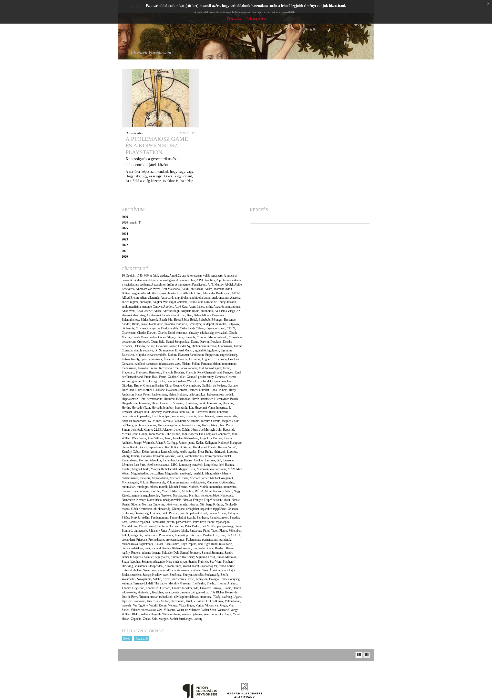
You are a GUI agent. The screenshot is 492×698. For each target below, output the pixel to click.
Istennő (209, 416)
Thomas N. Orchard (158, 588)
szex (165, 574)
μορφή (198, 619)
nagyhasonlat (151, 495)
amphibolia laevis (199, 297)
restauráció (225, 544)
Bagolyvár (218, 315)
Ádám (208, 289)
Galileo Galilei (176, 377)
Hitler (155, 403)
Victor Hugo (186, 605)
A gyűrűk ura (177, 275)
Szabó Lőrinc (227, 566)
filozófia (143, 368)
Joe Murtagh (207, 429)
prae (222, 535)
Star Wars (215, 561)
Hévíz (195, 399)
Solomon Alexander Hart (156, 561)
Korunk (143, 460)
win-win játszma (192, 614)
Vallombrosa (232, 601)
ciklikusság (207, 333)
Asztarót (218, 306)
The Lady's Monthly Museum (172, 583)
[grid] (366, 655)
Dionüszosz (225, 346)
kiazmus (232, 451)
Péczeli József (147, 526)
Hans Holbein (218, 390)
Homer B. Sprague (171, 403)
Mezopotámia (160, 478)
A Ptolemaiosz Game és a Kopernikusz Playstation (157, 145)
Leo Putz (139, 465)
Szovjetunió (144, 579)
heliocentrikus (197, 394)
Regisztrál (142, 638)
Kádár (199, 442)
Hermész (169, 399)
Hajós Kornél (143, 390)
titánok (237, 588)
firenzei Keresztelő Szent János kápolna (173, 368)
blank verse (156, 324)
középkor (155, 460)
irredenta (191, 416)
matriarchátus (218, 469)
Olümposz (178, 509)
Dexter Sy (184, 346)
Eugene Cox (209, 359)
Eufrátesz (194, 359)
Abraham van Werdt (148, 289)
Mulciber (187, 491)
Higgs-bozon (130, 403)
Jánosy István (210, 425)
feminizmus (229, 364)
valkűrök (217, 601)
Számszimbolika (131, 570)
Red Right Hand (208, 544)
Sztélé (166, 579)
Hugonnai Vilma (205, 407)
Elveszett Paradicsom (191, 355)
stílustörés (141, 566)
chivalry (194, 333)
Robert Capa (205, 548)
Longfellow (211, 465)
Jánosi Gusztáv (191, 425)
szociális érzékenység (206, 574)
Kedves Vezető (227, 447)
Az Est (181, 315)
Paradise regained (139, 522)
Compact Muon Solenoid (212, 337)
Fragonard (128, 372)
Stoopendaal (155, 566)
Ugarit (237, 597)
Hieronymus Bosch (226, 399)
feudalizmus (129, 368)
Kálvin (134, 447)
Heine (172, 394)
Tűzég (216, 597)
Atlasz (157, 311)
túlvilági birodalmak (186, 597)
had (131, 390)
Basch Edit (165, 319)
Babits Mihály (202, 315)
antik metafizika (131, 306)
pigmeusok (140, 530)
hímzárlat (144, 403)
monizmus (229, 487)
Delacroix (139, 346)
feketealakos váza (169, 364)
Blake (144, 324)
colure (179, 337)
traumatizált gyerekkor (194, 592)
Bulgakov (233, 324)
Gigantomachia (221, 381)
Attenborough (171, 311)
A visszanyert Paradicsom (190, 284)
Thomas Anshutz (227, 583)
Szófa (224, 574)
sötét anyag (180, 561)
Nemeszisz (128, 500)
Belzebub (204, 319)
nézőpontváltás (172, 500)
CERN (231, 328)
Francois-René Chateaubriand (204, 372)
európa (222, 359)
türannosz (205, 597)
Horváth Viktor (135, 133)
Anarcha (235, 297)
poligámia (136, 535)
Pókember (235, 530)
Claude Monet (140, 337)
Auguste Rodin (190, 311)
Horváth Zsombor (162, 407)
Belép (126, 638)
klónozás (146, 456)
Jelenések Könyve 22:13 (146, 429)
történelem (144, 592)
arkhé (209, 306)
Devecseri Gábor (166, 346)
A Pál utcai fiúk (205, 280)
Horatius (228, 403)
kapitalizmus (155, 447)
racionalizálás (130, 544)
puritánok (225, 539)
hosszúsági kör (184, 407)
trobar (154, 597)
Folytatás (234, 19)
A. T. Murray (215, 284)
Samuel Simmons (212, 552)
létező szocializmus (158, 465)
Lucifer (126, 469)
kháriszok (219, 451)
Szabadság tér (208, 566)
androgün (145, 302)
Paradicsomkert (219, 517)
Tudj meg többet (256, 19)
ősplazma (127, 513)
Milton (171, 482)
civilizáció (221, 333)
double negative (143, 350)
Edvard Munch (184, 350)
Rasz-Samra (172, 544)
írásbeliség (177, 416)
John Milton (172, 434)
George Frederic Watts (180, 381)
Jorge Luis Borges (211, 438)
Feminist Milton (211, 364)
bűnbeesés (128, 328)
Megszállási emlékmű (178, 473)
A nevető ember (185, 280)
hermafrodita (154, 399)
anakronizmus (220, 297)
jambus (151, 425)
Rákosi (159, 544)
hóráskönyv (214, 403)
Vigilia (199, 605)
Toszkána (157, 592)
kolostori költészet (164, 456)
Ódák (134, 509)
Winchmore (210, 614)
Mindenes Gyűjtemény (220, 482)
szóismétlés (129, 579)
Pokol (125, 535)
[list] (359, 655)
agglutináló (139, 293)
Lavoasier (228, 460)
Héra (142, 399)
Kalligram (211, 442)
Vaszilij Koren (158, 605)
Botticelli (181, 324)
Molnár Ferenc (178, 487)
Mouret (166, 491)
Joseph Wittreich (144, 442)
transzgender (172, 592)
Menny (226, 473)
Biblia (135, 324)
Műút (208, 491)
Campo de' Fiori (157, 328)
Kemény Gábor (131, 451)
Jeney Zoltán (182, 429)
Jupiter (183, 442)
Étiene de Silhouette (176, 359)
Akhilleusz (153, 293)
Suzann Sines (173, 566)
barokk (153, 319)
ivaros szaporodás (226, 416)
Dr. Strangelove (164, 350)
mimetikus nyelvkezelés (190, 482)
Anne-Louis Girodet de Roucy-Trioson (212, 302)
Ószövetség (142, 513)
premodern (128, 539)
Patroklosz (199, 522)
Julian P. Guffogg (166, 442)
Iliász (212, 412)
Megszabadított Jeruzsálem (147, 473)
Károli (169, 447)
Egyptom (226, 350)
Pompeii (180, 535)
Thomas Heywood (133, 588)
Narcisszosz (180, 495)
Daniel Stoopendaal (177, 341)
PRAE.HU (233, 535)
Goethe (177, 385)
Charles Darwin (146, 333)
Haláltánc (159, 390)
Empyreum (212, 355)
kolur (180, 456)
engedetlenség (228, 355)
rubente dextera (151, 552)
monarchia (215, 487)
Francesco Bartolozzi (148, 372)
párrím (171, 522)
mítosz (154, 487)
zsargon (163, 619)
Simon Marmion (227, 557)
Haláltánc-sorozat (176, 390)
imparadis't (143, 416)
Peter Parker (192, 526)
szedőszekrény (180, 570)
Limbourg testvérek (190, 465)
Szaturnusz (149, 570)
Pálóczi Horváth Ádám (135, 517)
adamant (219, 289)
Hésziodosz (183, 399)
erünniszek (155, 359)
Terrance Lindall (143, 583)
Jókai (168, 438)
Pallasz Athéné (217, 513)
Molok (204, 487)
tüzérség (227, 597)
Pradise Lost (210, 535)
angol (172, 302)
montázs (144, 491)
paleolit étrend (198, 513)
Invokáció (158, 416)
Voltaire (135, 610)
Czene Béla (157, 341)
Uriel (189, 601)
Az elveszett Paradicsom (161, 315)
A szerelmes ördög (162, 284)
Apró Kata (181, 306)
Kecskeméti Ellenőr (205, 447)
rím (195, 548)
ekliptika (141, 355)
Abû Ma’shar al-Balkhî (175, 289)
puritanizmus (210, 539)
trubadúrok (165, 597)
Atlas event (128, 311)
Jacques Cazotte (210, 421)
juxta (191, 442)
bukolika (221, 324)
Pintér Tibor (210, 530)
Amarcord (167, 297)
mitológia (142, 487)
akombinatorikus (171, 293)
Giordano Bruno (132, 385)
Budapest (208, 324)
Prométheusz (156, 539)
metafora (145, 478)
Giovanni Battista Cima (157, 385)
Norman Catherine (153, 504)
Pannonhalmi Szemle (182, 517)
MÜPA (198, 491)
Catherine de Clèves (192, 328)
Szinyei (187, 574)
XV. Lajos (225, 614)
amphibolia (181, 297)
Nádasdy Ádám (222, 491)
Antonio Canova (152, 306)
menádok (198, 473)
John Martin (156, 434)
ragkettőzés (146, 544)
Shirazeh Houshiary (182, 557)
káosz (143, 447)
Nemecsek (226, 495)
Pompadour (166, 535)
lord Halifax (226, 465)
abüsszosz (197, 289)
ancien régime (130, 302)
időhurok (184, 412)
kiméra (135, 456)
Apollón (168, 306)
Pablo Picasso (169, 513)
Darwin (204, 341)
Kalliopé (223, 442)
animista (182, 302)
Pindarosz (196, 530)
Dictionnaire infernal (204, 346)
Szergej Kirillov (151, 574)
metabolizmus (130, 478)
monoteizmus (130, 491)
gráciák (195, 385)
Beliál (193, 319)
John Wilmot (155, 438)
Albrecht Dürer (192, 293)
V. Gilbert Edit (202, 601)
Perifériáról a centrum (170, 526)
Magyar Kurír (186, 469)
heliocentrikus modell (220, 394)
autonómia (207, 311)
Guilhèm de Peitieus (214, 385)
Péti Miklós (208, 526)
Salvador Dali (170, 552)
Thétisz (211, 583)
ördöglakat (192, 509)
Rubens (135, 552)
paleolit (184, 513)
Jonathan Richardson (185, 438)
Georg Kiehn (157, 381)
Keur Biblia (205, 451)
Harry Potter (142, 394)
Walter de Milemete (188, 610)
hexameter (206, 399)
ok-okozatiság (161, 509)
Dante (194, 341)
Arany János (196, 306)
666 (146, 275)
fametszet (152, 364)
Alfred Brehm (130, 297)
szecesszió (164, 570)
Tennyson (202, 579)
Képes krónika (151, 451)
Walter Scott (208, 610)
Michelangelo (130, 482)
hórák (202, 403)
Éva (230, 359)
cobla (153, 337)
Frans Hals (151, 377)
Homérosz (190, 403)
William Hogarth (150, 614)
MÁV (231, 469)
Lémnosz (127, 465)
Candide (173, 328)
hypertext (222, 407)
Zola (154, 619)
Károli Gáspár (182, 447)
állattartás (153, 297)
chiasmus (182, 333)
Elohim (172, 355)
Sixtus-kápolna (131, 561)
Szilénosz (175, 574)
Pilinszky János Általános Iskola (168, 530)
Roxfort (219, 548)
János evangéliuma (169, 425)
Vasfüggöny (140, 605)
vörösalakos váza (151, 610)
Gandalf (192, 377)
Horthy (126, 407)
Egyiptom (213, 350)
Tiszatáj (216, 588)
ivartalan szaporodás (134, 421)
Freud (162, 377)
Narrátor (194, 495)
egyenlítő (200, 350)
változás (126, 605)
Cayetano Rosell (215, 328)
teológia (214, 579)
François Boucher (173, 372)
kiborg (126, 456)
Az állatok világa (225, 311)
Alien (143, 297)
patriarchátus (183, 522)
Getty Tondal (203, 381)
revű (147, 548)
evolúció (140, 364)
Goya (186, 385)
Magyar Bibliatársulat (164, 469)
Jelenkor (167, 429)
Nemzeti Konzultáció (149, 500)
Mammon (203, 469)
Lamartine (169, 460)
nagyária (136, 495)
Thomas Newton (182, 588)
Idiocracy (155, 412)
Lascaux (210, 460)
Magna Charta (140, 469)
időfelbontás (170, 412)
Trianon (144, 597)
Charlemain (129, 333)
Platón (223, 530)
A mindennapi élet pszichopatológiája (152, 280)
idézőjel (138, 412)
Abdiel (229, 284)
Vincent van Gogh (216, 605)
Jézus (194, 429)
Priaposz (141, 539)
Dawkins (215, 341)
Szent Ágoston (211, 570)
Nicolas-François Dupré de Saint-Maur (206, 500)
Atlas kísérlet (144, 311)
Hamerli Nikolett (199, 390)
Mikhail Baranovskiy (152, 482)
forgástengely (213, 368)
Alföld (236, 293)
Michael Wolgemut (221, 478)
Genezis (220, 377)
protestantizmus (175, 539)
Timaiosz (205, 588)
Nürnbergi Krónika (211, 504)
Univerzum (177, 601)
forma (226, 368)
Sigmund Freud (205, 557)
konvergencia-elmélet (218, 456)
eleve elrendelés (156, 355)
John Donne (139, 434)
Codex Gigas (166, 337)
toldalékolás (129, 592)
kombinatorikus (194, 456)
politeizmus (151, 535)
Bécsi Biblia (181, 319)
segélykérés (162, 557)
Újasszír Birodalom (133, 601)
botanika (170, 324)
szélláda (195, 570)
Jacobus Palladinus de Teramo (181, 421)
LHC (174, 465)
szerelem (135, 574)
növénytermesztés (176, 504)
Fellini (196, 364)
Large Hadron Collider (190, 460)
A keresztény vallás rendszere (204, 275)
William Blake (130, 614)
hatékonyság (159, 394)
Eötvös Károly (130, 359)
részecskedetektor (132, 548)
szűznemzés (178, 579)
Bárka (144, 319)
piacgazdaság (225, 526)
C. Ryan (141, 328)
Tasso (190, 579)
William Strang (171, 614)
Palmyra (233, 513)
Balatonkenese (130, 319)
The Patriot (198, 583)
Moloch (193, 487)
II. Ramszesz (200, 412)
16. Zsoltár (128, 275)
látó (219, 460)
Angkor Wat (160, 302)
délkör (151, 346)
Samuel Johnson (190, 552)
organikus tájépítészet (213, 509)
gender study (205, 377)
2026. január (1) (131, 222)
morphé (155, 491)
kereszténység (169, 451)
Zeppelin (136, 619)
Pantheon (202, 517)
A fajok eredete (159, 275)
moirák (163, 487)
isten (200, 416)
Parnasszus (158, 522)
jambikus (140, 425)
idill (146, 412)
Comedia (189, 337)
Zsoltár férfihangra (181, 619)
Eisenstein (128, 355)
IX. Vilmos (154, 421)
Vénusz (172, 605)
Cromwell (143, 341)
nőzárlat (193, 504)
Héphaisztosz (130, 399)
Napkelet (166, 495)
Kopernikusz (129, 460)
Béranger (216, 319)
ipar (167, 416)
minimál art (128, 487)
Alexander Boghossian (216, 293)
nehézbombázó (210, 495)
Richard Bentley (161, 548)
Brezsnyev (195, 324)
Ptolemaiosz (193, 539)
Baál (189, 315)
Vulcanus (169, 610)
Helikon (182, 394)
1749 (139, 275)
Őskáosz (233, 509)
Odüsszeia (145, 509)
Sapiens (138, 557)
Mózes (176, 491)
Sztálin (157, 579)
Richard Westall (181, 548)
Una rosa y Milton (158, 601)
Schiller (148, 557)
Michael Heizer (179, 478)
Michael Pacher (199, 478)
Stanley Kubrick (198, 561)
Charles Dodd (166, 333)
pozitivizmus (194, 535)
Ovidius (155, 513)
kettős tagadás (188, 451)
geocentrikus (140, 381)
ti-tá (195, 588)
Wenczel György (228, 610)
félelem (186, 364)
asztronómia (232, 306)
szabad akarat (191, 566)
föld (201, 368)
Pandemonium (159, 517)
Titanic (227, 588)
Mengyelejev (213, 473)
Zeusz (146, 619)
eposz (144, 359)
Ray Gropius (188, 544)
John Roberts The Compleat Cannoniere (206, 434)
